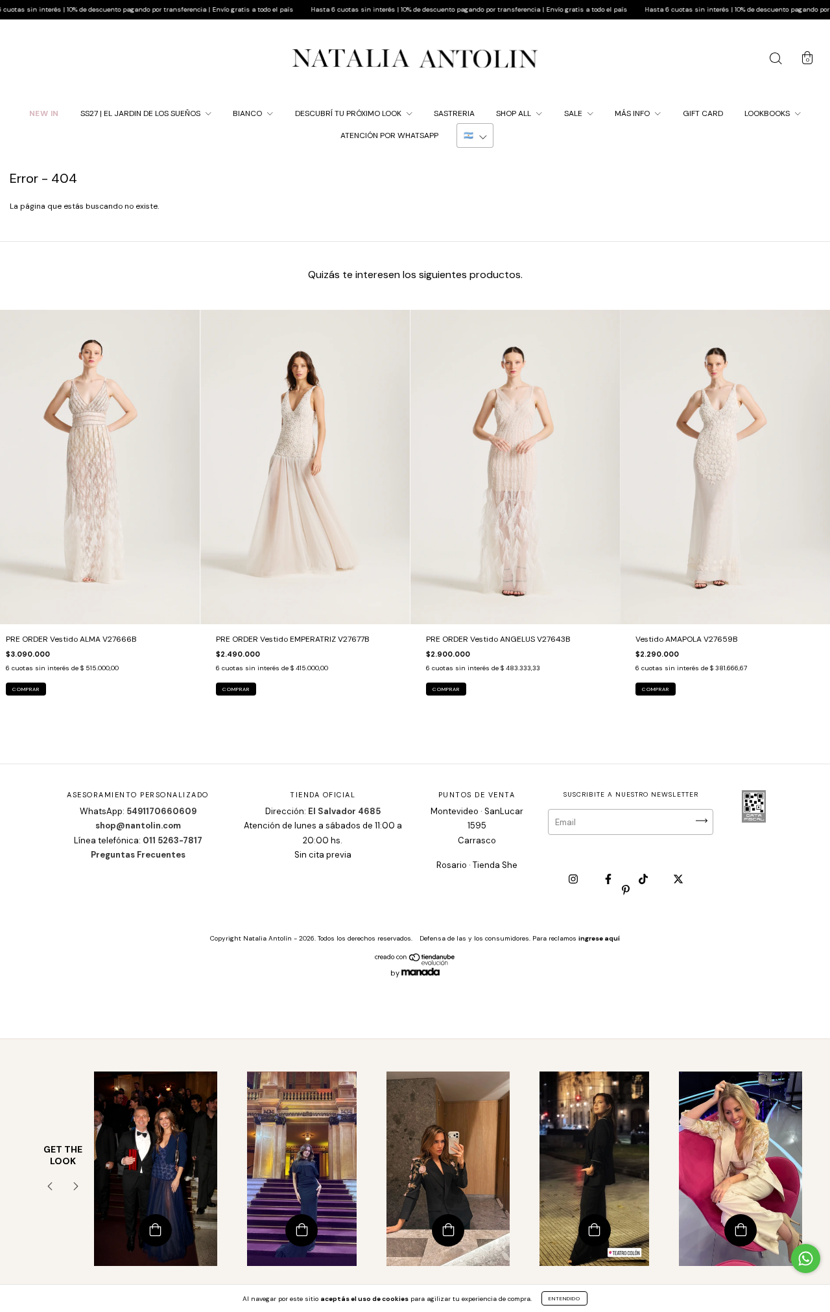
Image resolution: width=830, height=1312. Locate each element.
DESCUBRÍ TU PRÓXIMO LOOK (349, 113)
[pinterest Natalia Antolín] (625, 890)
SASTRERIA (454, 113)
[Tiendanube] (415, 962)
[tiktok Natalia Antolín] (644, 879)
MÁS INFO (633, 113)
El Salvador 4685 (344, 811)
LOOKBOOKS (768, 113)
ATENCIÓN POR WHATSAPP (389, 135)
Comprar (26, 689)
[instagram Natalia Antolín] (574, 879)
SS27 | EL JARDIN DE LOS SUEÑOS (141, 113)
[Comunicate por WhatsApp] (805, 1258)
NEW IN (44, 113)
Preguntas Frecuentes (138, 854)
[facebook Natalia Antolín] (609, 879)
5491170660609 (161, 811)
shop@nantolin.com (138, 825)
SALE (574, 113)
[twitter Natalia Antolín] (678, 879)
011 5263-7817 (172, 840)
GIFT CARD (703, 113)
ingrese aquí (599, 938)
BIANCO (248, 113)
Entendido (564, 1298)
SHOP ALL (514, 113)
